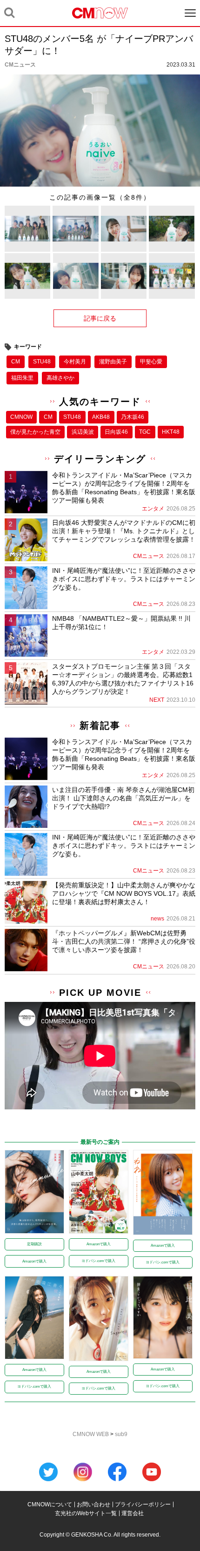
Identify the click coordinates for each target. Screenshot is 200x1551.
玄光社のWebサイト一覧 (86, 1513)
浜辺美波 (83, 432)
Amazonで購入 (34, 1261)
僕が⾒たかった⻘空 (35, 432)
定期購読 (34, 1244)
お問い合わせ (93, 1504)
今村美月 (75, 361)
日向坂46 (116, 432)
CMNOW (21, 417)
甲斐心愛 (151, 361)
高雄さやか (60, 378)
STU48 (42, 361)
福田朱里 (22, 378)
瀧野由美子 (113, 361)
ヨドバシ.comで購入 (98, 1261)
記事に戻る (100, 318)
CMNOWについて (49, 1504)
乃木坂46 (132, 417)
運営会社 (132, 1513)
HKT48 (171, 432)
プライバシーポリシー (143, 1504)
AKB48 (101, 417)
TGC (145, 432)
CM (15, 361)
